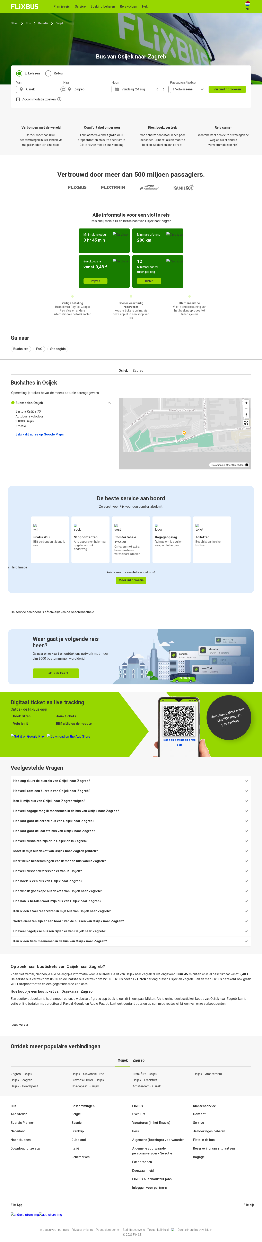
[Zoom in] (246, 403)
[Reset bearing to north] (246, 415)
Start (14, 23)
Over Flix (138, 1114)
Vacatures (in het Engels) (151, 1123)
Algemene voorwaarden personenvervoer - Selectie (152, 1150)
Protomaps (217, 465)
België (76, 1114)
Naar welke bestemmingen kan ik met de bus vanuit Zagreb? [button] (59, 861)
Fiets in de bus (204, 1140)
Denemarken (80, 1157)
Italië (75, 1148)
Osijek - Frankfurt (145, 1080)
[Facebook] (244, 1215)
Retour (59, 73)
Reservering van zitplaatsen (214, 1148)
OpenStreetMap (235, 465)
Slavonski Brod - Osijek (88, 1080)
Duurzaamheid (143, 1170)
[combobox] (43, 89)
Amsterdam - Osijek (147, 1086)
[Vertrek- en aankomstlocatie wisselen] (63, 89)
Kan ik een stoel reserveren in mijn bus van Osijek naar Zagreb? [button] (62, 911)
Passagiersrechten (108, 1229)
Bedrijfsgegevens (134, 1229)
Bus (28, 23)
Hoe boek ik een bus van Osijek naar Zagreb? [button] (47, 881)
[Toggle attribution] (246, 464)
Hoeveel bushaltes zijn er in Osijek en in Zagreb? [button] (50, 841)
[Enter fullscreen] (246, 423)
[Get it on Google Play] (25, 1214)
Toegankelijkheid (158, 1229)
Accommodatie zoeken (39, 99)
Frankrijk (77, 1131)
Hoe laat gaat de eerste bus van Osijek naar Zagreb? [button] (53, 821)
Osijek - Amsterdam (208, 1074)
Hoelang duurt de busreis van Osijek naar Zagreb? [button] (51, 781)
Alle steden (19, 1114)
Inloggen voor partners (149, 1188)
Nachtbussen (21, 1140)
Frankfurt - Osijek (145, 1074)
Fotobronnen (142, 1162)
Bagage (198, 1157)
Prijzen (95, 281)
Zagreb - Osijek (21, 1074)
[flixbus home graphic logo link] (24, 6)
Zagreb (138, 370)
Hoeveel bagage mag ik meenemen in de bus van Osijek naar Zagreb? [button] (66, 811)
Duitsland (78, 1140)
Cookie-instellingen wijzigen (194, 1229)
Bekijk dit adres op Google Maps (40, 434)
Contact (199, 1114)
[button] (62, 403)
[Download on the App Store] (50, 1214)
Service (198, 1123)
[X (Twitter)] (249, 1215)
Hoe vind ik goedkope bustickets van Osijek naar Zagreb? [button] (57, 891)
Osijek (60, 23)
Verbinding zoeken (227, 89)
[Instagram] (245, 1215)
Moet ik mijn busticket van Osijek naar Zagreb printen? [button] (55, 851)
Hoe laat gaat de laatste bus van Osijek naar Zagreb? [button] (54, 831)
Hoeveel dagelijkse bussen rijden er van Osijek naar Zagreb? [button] (59, 931)
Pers (135, 1131)
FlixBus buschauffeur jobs (152, 1179)
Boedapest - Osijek (85, 1086)
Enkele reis (32, 73)
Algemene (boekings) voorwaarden (158, 1140)
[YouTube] (246, 1215)
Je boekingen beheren (209, 1131)
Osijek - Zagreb (21, 1080)
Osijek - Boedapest (24, 1086)
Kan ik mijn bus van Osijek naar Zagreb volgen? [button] (49, 801)
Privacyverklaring (82, 1229)
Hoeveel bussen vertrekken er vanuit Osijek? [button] (47, 871)
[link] (131, 656)
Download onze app (25, 1148)
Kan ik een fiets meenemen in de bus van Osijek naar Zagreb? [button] (60, 941)
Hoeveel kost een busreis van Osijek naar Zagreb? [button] (51, 791)
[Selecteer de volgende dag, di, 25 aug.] (163, 89)
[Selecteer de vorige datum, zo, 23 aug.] (157, 89)
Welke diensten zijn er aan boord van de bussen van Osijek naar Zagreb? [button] (68, 921)
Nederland (18, 1131)
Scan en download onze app (179, 742)
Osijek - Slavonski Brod (88, 1074)
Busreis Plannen (23, 1123)
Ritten (149, 281)
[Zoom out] (246, 409)
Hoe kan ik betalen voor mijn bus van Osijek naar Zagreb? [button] (57, 901)
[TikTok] (250, 1215)
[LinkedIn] (247, 1215)
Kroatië (43, 23)
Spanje (76, 1123)
